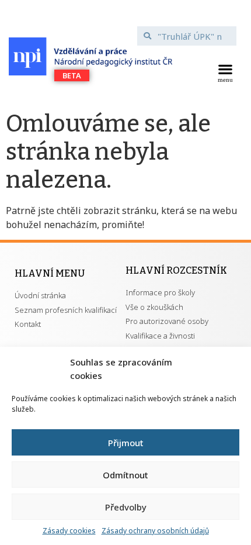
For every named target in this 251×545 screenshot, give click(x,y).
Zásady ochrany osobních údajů (155, 531)
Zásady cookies (69, 531)
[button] (225, 72)
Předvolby (126, 507)
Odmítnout (125, 475)
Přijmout (126, 443)
